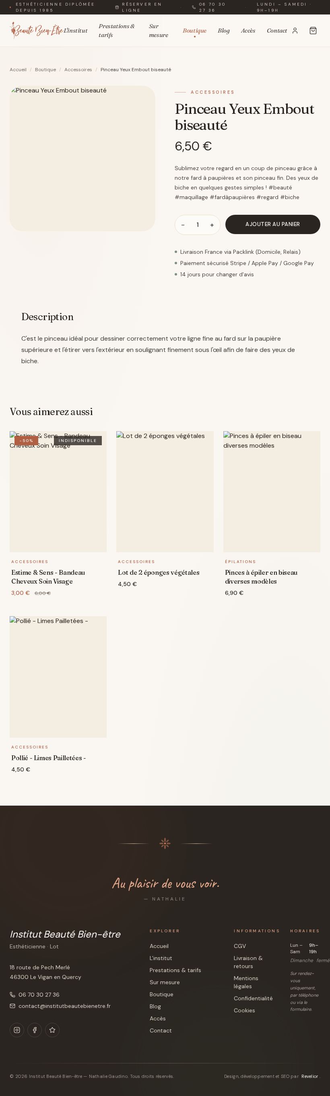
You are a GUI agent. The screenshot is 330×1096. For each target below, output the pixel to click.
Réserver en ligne (142, 7)
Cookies (244, 1010)
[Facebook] (34, 1030)
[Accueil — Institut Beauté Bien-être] (37, 30)
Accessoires (78, 69)
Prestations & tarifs (116, 30)
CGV (240, 946)
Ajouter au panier (272, 224)
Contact (277, 30)
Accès (248, 30)
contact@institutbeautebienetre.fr (65, 1006)
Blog (224, 30)
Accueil (18, 69)
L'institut (75, 30)
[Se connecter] (295, 30)
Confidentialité (253, 998)
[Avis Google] (52, 1030)
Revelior (310, 1076)
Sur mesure (158, 30)
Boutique (194, 30)
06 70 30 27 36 (212, 7)
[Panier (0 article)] (313, 30)
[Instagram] (17, 1030)
